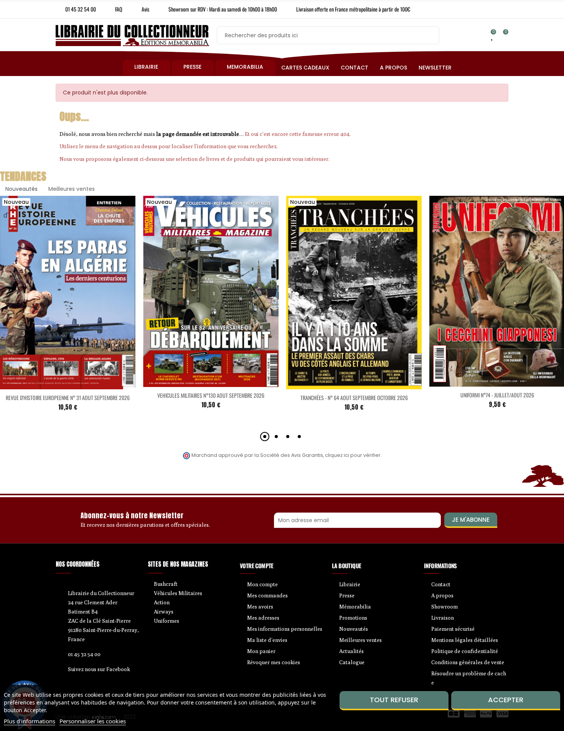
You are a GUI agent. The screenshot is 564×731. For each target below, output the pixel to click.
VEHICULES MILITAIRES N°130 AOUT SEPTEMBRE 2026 (210, 395)
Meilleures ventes (71, 189)
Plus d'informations (29, 721)
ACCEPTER (505, 700)
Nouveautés (21, 189)
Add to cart (51, 384)
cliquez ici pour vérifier (353, 455)
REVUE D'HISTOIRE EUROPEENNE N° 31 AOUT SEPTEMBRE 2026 (68, 398)
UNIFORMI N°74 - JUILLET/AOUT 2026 (497, 395)
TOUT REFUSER (394, 700)
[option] (210, 310)
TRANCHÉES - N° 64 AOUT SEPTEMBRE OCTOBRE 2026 (354, 398)
